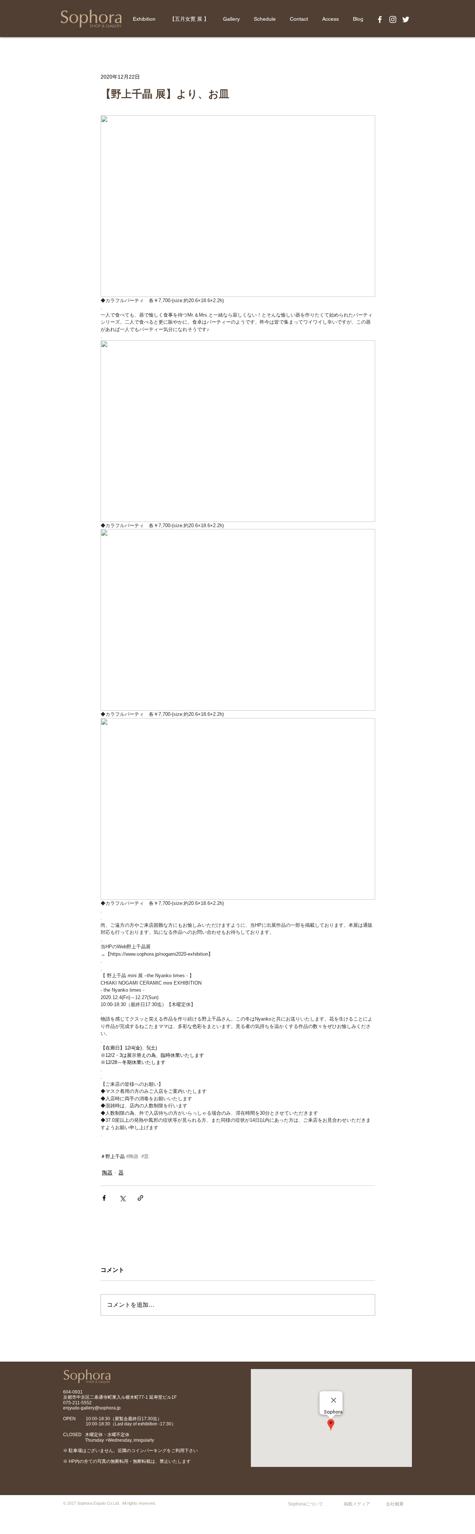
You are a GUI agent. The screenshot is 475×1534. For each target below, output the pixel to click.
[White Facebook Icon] (379, 19)
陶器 (107, 1173)
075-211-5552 (77, 1402)
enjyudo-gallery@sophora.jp (92, 1408)
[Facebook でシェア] (104, 1197)
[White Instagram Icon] (392, 19)
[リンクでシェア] (140, 1197)
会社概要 (395, 1504)
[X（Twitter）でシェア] (122, 1197)
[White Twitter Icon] (405, 19)
